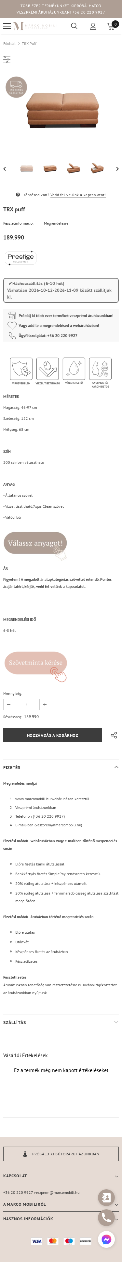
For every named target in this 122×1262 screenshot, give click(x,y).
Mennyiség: (12, 693)
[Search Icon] (74, 26)
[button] (106, 1240)
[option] (61, 110)
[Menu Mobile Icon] (7, 26)
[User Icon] (93, 26)
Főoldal (9, 43)
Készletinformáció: (18, 223)
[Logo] (35, 26)
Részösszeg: (12, 716)
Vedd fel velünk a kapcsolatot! (78, 194)
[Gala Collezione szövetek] (35, 542)
